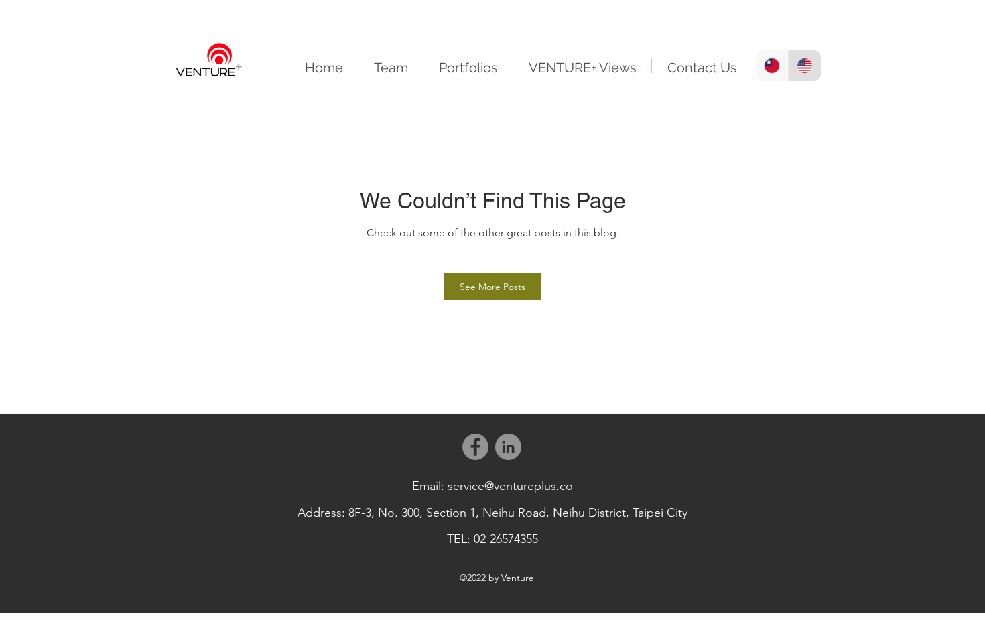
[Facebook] (475, 447)
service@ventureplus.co (510, 486)
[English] (804, 65)
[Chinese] (772, 65)
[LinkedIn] (508, 447)
